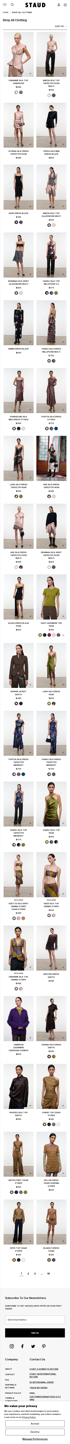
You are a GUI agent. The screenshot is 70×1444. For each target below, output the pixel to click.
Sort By (59, 26)
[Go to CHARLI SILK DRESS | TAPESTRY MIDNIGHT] (51, 733)
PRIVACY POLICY (13, 1393)
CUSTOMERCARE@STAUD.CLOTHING (45, 1398)
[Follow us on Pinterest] (44, 1346)
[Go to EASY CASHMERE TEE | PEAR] (51, 597)
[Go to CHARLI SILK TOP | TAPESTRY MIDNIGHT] (19, 804)
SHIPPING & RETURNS (10, 1386)
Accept (35, 1423)
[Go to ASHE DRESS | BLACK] (19, 187)
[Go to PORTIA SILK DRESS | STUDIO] (51, 390)
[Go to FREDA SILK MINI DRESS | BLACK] (51, 125)
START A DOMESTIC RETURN (44, 1368)
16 (48, 1273)
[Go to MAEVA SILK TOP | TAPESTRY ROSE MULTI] (51, 54)
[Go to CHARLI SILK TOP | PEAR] (51, 804)
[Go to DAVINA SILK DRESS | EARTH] (51, 1018)
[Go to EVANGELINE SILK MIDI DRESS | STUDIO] (19, 390)
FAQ (7, 1379)
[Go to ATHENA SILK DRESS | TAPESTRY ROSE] (19, 125)
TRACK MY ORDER (38, 1387)
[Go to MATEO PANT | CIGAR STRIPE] (19, 1154)
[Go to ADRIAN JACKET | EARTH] (19, 665)
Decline (35, 1432)
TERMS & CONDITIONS (11, 1399)
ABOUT (8, 1368)
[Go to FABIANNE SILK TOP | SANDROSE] (19, 54)
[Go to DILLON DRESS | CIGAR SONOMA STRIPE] (51, 1154)
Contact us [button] (37, 1359)
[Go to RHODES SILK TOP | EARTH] (19, 1086)
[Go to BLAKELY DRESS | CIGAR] (51, 1222)
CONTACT (10, 1374)
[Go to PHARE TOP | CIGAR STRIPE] (51, 1086)
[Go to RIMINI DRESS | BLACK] (19, 322)
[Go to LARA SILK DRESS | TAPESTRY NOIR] (19, 458)
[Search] (12, 5)
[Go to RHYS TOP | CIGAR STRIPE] (19, 1222)
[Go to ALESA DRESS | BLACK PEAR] (19, 597)
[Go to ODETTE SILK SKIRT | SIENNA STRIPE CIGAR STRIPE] (19, 874)
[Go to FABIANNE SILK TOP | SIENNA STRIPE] (19, 948)
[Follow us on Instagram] (12, 1346)
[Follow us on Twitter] (33, 1346)
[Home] (35, 5)
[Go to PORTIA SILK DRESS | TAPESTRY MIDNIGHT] (19, 733)
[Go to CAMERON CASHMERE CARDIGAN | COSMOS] (19, 1018)
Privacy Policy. (29, 1417)
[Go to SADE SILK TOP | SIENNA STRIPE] (51, 874)
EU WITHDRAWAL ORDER (42, 1382)
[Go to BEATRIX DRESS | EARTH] (51, 948)
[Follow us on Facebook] (22, 1346)
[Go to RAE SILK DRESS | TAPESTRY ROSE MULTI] (19, 526)
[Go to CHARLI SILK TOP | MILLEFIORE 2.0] (51, 255)
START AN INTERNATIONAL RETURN (43, 1375)
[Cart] (65, 5)
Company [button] (11, 1359)
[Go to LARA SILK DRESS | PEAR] (51, 665)
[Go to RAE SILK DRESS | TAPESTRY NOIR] (51, 458)
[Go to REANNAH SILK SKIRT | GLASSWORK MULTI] (19, 255)
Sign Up (35, 1333)
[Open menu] (5, 4)
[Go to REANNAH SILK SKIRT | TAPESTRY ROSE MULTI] (51, 526)
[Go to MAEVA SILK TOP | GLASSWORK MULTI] (51, 187)
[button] (58, 5)
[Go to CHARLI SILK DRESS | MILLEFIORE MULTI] (51, 322)
